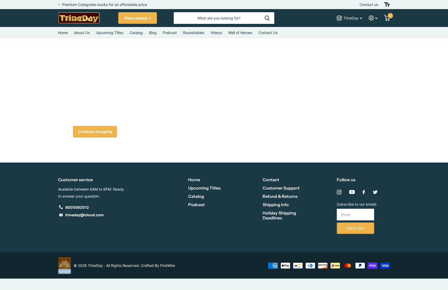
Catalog (136, 32)
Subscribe (355, 228)
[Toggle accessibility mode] (387, 4)
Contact (271, 179)
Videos (216, 32)
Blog (153, 32)
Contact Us (267, 32)
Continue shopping (95, 131)
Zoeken (267, 18)
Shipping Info (276, 204)
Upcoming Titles (109, 32)
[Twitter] (375, 192)
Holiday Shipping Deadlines (279, 215)
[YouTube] (352, 192)
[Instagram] (339, 192)
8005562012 (77, 207)
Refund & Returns (280, 196)
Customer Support (281, 188)
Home (63, 32)
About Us (82, 32)
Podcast (196, 204)
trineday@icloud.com (84, 215)
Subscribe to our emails (356, 204)
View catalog (136, 18)
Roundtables (193, 32)
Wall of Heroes (240, 32)
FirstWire (167, 265)
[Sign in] (373, 18)
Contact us (369, 4)
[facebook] (363, 192)
